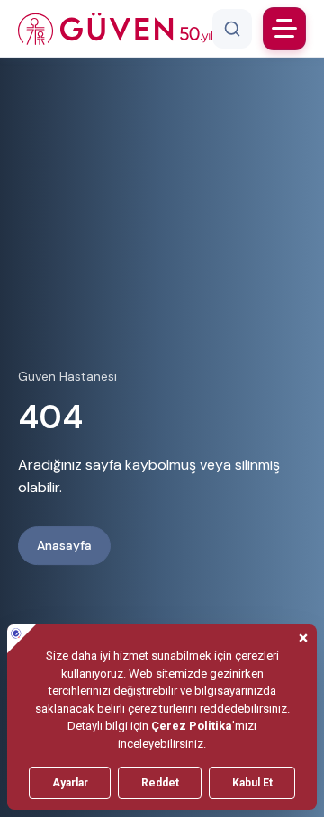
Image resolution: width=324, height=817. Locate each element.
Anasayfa (64, 545)
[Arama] (232, 29)
